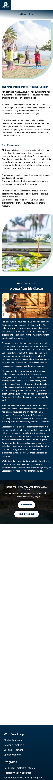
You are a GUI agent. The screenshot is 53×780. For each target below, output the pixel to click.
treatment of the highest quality (15, 123)
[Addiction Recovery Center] (5, 5)
